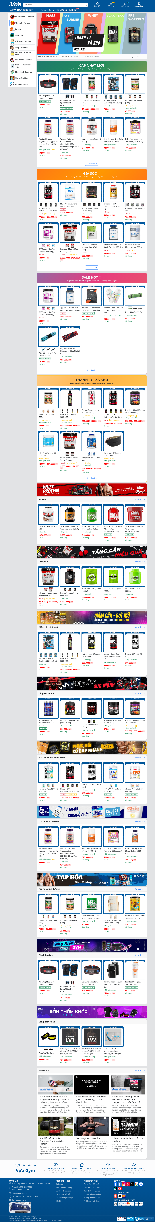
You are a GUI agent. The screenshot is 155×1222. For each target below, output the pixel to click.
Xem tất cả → (92, 163)
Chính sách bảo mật (63, 1191)
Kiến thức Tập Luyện (92, 1191)
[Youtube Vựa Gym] (120, 1188)
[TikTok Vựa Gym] (116, 1188)
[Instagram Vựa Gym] (124, 1184)
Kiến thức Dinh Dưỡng (93, 1187)
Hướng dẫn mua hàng (92, 1194)
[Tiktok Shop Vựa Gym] (120, 1196)
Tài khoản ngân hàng (92, 1201)
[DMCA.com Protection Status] (130, 1219)
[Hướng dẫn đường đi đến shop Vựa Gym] (20, 1207)
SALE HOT (73, 10)
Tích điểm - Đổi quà (91, 1184)
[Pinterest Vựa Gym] (128, 1184)
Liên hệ (58, 1201)
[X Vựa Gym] (132, 1184)
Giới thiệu (59, 1184)
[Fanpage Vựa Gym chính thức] (116, 1184)
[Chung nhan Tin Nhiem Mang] (121, 1219)
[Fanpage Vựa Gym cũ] (120, 1184)
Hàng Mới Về (62, 10)
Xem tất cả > (140, 499)
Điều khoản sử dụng (64, 1187)
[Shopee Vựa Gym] (116, 1196)
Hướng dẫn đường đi (92, 1197)
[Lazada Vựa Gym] (124, 1196)
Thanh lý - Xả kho (47, 10)
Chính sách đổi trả (63, 1194)
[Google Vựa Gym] (137, 1184)
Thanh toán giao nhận (64, 1197)
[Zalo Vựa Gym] (141, 1184)
